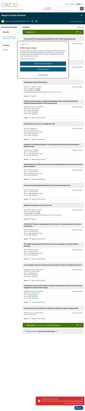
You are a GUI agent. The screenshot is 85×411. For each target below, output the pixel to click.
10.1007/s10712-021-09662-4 (35, 132)
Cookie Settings (43, 75)
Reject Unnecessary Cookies (43, 63)
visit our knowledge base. (76, 401)
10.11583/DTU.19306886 (33, 88)
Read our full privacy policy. (27, 58)
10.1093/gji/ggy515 (32, 273)
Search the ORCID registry (47, 8)
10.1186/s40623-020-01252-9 (35, 253)
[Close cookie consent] (66, 43)
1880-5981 (35, 155)
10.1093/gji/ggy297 (32, 294)
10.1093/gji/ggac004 (32, 110)
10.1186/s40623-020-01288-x (35, 193)
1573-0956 (35, 135)
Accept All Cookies (43, 69)
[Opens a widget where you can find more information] (78, 408)
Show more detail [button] (77, 43)
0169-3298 (35, 133)
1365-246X (35, 113)
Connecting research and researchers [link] (12, 9)
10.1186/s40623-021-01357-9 (35, 173)
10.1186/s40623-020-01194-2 (35, 233)
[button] (80, 27)
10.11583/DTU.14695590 (33, 211)
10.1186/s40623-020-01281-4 (35, 153)
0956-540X (35, 112)
